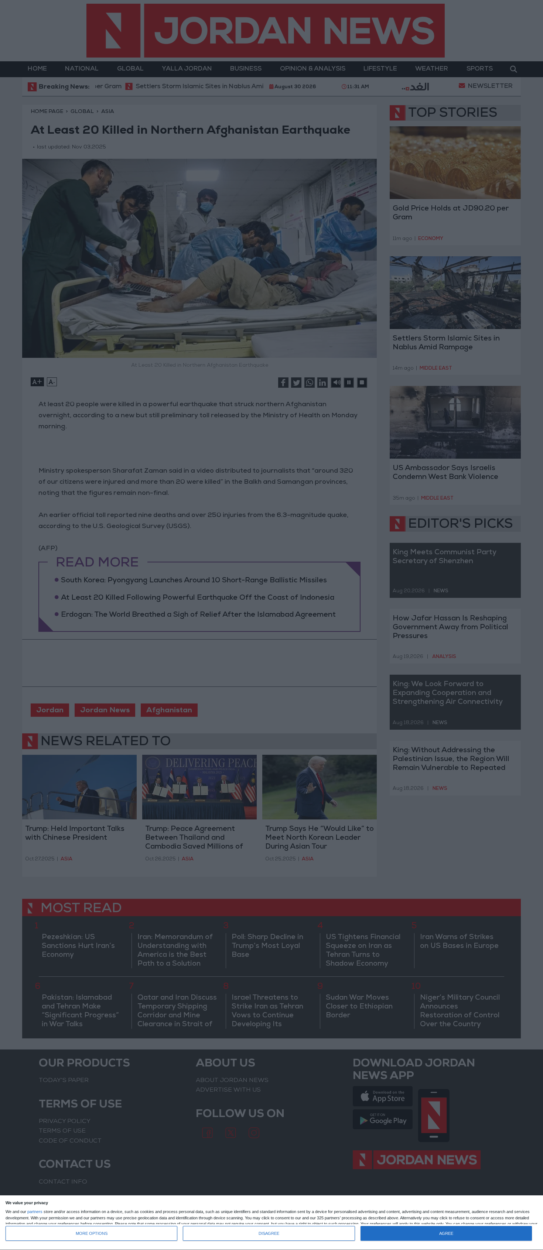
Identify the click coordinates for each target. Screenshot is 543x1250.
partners (34, 1212)
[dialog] (271, 1223)
